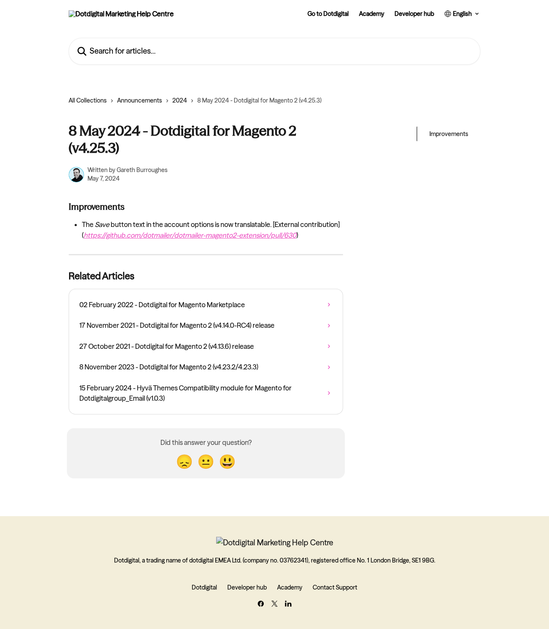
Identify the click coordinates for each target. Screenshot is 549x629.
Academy (371, 14)
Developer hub (414, 14)
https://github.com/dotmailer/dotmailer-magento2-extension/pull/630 (190, 235)
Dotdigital (204, 587)
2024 (179, 100)
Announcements (139, 100)
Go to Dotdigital (328, 14)
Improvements (448, 134)
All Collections (88, 100)
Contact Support (335, 587)
